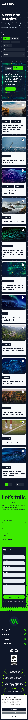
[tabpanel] (14, 81)
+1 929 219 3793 (7, 539)
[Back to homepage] (8, 4)
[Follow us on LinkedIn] (11, 650)
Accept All (14, 709)
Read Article (10, 89)
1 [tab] (6, 92)
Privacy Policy (6, 603)
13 (17, 484)
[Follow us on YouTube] (16, 650)
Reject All (14, 712)
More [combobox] (5, 49)
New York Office (8, 520)
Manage (14, 716)
